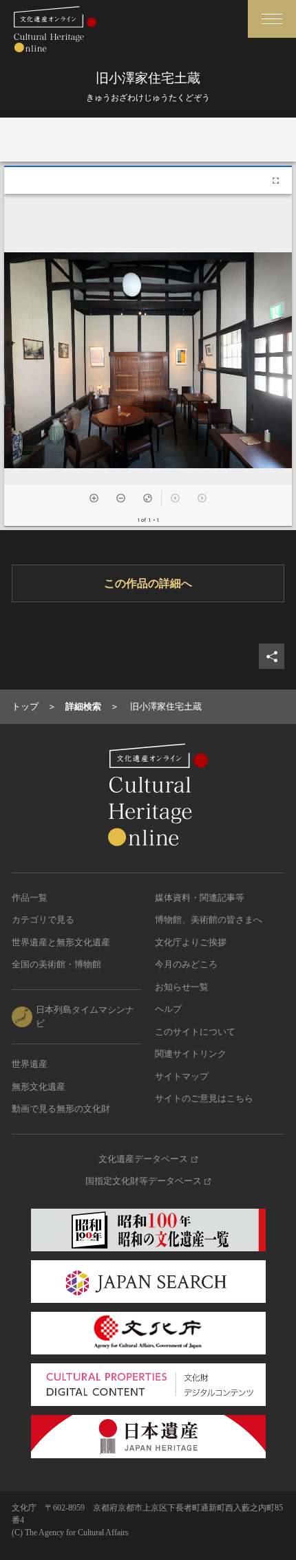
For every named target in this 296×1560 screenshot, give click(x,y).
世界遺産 (29, 1064)
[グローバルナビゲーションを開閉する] (272, 19)
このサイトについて (195, 1031)
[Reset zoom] (147, 498)
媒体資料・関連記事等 (199, 897)
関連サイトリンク (190, 1053)
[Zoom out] (120, 498)
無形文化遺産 (38, 1086)
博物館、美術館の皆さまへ (208, 919)
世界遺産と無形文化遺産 (61, 942)
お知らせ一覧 (182, 987)
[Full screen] (275, 180)
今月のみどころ (186, 964)
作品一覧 (29, 897)
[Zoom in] (94, 498)
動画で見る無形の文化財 (61, 1108)
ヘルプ (168, 1009)
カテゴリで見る (43, 919)
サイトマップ (182, 1076)
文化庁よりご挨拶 (190, 942)
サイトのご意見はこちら (204, 1098)
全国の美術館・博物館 (56, 964)
